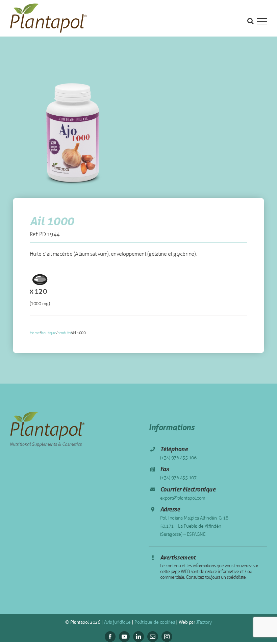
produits (64, 332)
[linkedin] (138, 636)
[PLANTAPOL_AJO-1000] (73, 130)
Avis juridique (117, 622)
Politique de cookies (154, 622)
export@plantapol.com (182, 498)
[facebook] (110, 636)
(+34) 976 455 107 (178, 478)
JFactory (203, 622)
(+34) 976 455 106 (178, 458)
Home (35, 332)
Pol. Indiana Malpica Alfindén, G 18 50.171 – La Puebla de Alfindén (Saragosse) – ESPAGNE (194, 526)
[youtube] (124, 636)
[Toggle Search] (250, 21)
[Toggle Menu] (262, 21)
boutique (48, 332)
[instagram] (166, 636)
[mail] (152, 636)
